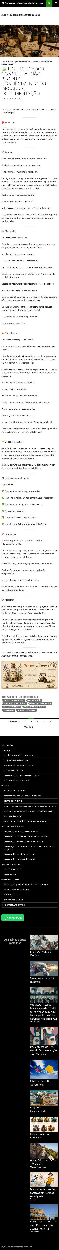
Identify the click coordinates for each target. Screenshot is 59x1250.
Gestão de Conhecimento (40, 703)
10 (50, 721)
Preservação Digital (13, 816)
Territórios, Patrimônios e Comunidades (22, 796)
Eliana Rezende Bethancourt (17, 781)
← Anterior (14, 721)
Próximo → (29, 727)
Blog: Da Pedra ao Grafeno (13, 905)
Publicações (9, 895)
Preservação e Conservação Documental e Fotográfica (29, 811)
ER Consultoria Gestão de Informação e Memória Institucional (23, 3)
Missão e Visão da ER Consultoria (18, 755)
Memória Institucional (42, 62)
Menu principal (55, 3)
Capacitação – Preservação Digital (19, 859)
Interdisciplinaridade (27, 710)
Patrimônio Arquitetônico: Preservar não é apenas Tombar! (43, 1225)
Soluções (5, 786)
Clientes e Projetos (12, 869)
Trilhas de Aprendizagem (12, 826)
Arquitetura (34, 1021)
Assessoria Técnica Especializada (18, 765)
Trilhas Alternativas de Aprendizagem (21, 831)
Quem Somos (7, 745)
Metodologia (7, 64)
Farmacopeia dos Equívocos (17, 890)
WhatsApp (15, 918)
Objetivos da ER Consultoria (17, 760)
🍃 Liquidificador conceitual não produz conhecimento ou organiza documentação (23, 81)
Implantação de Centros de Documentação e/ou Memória (30, 806)
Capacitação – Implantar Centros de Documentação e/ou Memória (29, 848)
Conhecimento (31, 697)
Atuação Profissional (20, 62)
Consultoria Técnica (13, 770)
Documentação (34, 700)
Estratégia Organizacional (15, 703)
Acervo (7, 697)
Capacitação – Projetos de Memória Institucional (26, 836)
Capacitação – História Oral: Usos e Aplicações (24, 842)
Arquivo (5, 62)
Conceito (17, 697)
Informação (9, 710)
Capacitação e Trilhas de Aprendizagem (21, 776)
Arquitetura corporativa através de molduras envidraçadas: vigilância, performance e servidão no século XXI (43, 1011)
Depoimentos (10, 874)
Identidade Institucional (34, 707)
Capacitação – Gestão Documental (19, 854)
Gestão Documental (12, 707)
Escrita (33, 1199)
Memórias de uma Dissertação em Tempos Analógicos (43, 1192)
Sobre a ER (5, 750)
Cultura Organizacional (14, 700)
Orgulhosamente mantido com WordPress (16, 1247)
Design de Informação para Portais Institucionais (26, 821)
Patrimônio (34, 1231)
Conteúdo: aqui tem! (10, 880)
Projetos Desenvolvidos (12, 864)
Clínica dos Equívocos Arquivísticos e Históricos (26, 885)
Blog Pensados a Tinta (14, 900)
